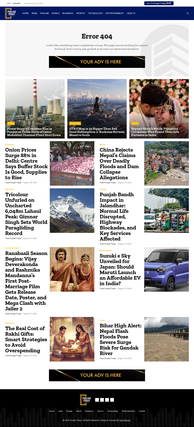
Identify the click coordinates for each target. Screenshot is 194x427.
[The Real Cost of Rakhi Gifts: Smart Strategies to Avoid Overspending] (72, 339)
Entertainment (12, 248)
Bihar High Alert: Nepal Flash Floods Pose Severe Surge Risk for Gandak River (121, 339)
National (9, 189)
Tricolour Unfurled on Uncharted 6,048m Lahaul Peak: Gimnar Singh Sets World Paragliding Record (26, 213)
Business (9, 145)
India (102, 320)
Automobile (106, 251)
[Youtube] (187, 3)
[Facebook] (177, 3)
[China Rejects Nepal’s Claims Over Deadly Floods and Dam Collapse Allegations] (166, 163)
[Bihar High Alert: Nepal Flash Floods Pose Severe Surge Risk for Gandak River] (166, 339)
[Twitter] (184, 3)
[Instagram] (181, 3)
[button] (187, 13)
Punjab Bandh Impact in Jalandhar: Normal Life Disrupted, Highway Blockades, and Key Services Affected (118, 216)
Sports (135, 123)
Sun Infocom (125, 420)
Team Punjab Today (13, 182)
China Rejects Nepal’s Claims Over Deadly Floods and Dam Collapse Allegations (119, 163)
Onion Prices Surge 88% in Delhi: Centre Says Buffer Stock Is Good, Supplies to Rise (26, 163)
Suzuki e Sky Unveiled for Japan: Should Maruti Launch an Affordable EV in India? (120, 269)
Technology (75, 123)
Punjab (11, 123)
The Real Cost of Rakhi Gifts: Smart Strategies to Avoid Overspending (26, 339)
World (102, 145)
